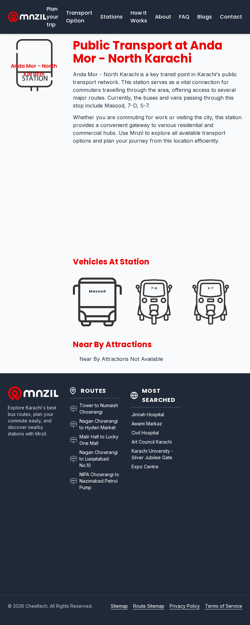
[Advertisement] (34, 196)
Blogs (204, 17)
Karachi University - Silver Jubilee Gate (152, 454)
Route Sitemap (148, 606)
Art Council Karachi (152, 442)
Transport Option (79, 16)
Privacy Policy (185, 606)
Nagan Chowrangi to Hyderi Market (98, 424)
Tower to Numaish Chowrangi (98, 409)
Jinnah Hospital (148, 414)
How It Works (139, 16)
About (163, 17)
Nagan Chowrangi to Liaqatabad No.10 (98, 458)
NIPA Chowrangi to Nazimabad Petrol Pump (99, 481)
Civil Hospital (145, 432)
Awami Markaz (147, 423)
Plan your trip (52, 16)
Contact (231, 17)
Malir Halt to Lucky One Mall (98, 440)
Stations (111, 17)
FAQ (184, 17)
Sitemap (119, 606)
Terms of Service (223, 606)
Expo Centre (145, 466)
